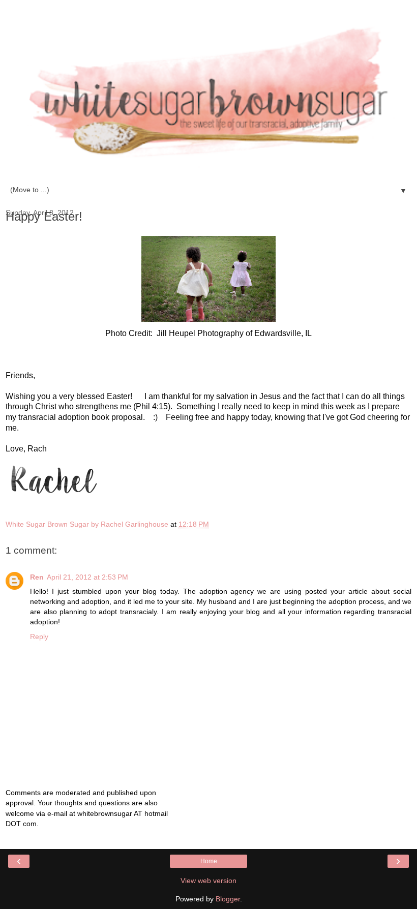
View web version (208, 880)
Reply (39, 636)
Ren (37, 577)
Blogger (228, 899)
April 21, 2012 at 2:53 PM (87, 577)
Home (208, 861)
